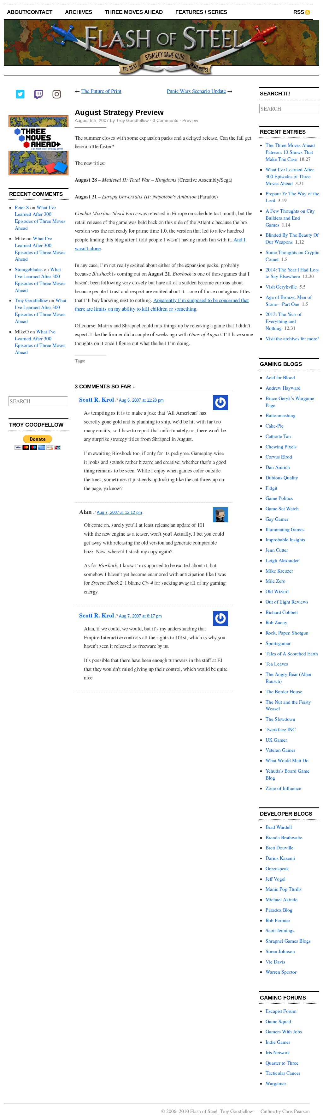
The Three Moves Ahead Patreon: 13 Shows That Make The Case (290, 152)
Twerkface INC (281, 729)
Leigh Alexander (282, 560)
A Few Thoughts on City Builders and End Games (290, 218)
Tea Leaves (277, 663)
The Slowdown (280, 719)
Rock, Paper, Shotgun (287, 632)
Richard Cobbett (282, 612)
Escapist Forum (281, 1011)
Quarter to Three (282, 1063)
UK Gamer (276, 740)
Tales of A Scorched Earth (292, 653)
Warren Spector (281, 972)
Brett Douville (279, 847)
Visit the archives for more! (292, 338)
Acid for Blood (280, 377)
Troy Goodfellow (31, 300)
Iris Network (278, 1052)
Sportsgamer (278, 643)
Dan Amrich (278, 467)
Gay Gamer (277, 519)
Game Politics (279, 498)
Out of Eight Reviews (287, 602)
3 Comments (165, 120)
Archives (78, 12)
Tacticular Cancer (283, 1073)
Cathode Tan (278, 436)
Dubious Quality (282, 477)
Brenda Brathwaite (284, 837)
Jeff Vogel (275, 879)
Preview (190, 120)
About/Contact (29, 12)
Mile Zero (275, 581)
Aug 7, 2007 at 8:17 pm (140, 616)
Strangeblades (29, 269)
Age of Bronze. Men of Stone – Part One (289, 300)
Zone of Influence (283, 788)
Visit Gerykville (281, 286)
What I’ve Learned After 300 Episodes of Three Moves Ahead (40, 217)
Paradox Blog (279, 910)
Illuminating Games (285, 529)
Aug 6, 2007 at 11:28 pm (141, 400)
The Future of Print (101, 90)
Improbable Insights (285, 539)
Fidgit (271, 488)
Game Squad (278, 1021)
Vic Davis (275, 961)
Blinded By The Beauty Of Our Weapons (292, 238)
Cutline (268, 1111)
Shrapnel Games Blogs (288, 941)
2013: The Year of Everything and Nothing (284, 321)
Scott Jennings (280, 930)
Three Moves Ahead (134, 12)
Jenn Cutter (277, 550)
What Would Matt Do (287, 760)
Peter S (22, 207)
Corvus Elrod (279, 456)
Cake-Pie (275, 426)
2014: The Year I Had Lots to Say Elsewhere (292, 273)
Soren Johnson (280, 951)
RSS (298, 12)
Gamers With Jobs (284, 1031)
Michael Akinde (281, 899)
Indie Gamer (278, 1042)
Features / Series (201, 12)
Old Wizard (277, 591)
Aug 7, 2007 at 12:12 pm (119, 512)
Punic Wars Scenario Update (196, 90)
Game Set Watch (282, 508)
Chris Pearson (296, 1111)
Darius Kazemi (280, 858)
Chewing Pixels (281, 446)
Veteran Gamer (280, 750)
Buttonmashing (281, 415)
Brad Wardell (279, 827)
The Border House (284, 691)
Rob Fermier (278, 920)
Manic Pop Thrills (284, 889)
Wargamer (276, 1083)
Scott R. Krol (96, 399)
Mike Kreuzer (279, 571)
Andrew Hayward (283, 388)
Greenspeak (277, 868)
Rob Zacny (276, 622)
